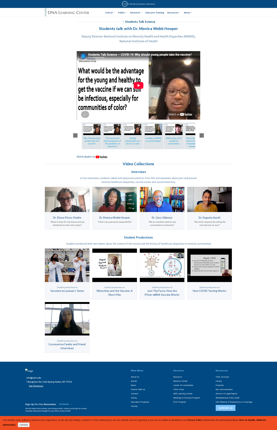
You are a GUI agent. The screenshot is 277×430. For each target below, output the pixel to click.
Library (219, 381)
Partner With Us (138, 389)
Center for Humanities (183, 385)
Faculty (134, 406)
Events (134, 381)
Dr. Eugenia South (209, 217)
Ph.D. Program (179, 402)
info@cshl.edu (33, 378)
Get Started (64, 404)
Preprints (220, 385)
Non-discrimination (224, 389)
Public (121, 12)
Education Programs (140, 402)
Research (135, 12)
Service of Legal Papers (226, 393)
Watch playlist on (86, 156)
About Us (135, 377)
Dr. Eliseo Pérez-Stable (67, 217)
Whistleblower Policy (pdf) (227, 398)
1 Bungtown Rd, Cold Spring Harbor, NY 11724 (49, 382)
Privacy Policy (194, 420)
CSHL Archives (222, 377)
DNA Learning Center (183, 393)
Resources (172, 12)
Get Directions (36, 386)
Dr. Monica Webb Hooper (114, 217)
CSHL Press (178, 389)
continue (23, 425)
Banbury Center (180, 381)
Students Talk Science (140, 21)
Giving (134, 398)
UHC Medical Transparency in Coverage (234, 402)
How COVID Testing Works (209, 290)
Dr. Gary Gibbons (162, 217)
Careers (134, 393)
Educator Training (154, 12)
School (109, 12)
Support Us (226, 408)
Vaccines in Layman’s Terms (67, 290)
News (133, 385)
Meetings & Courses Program (186, 398)
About (187, 12)
